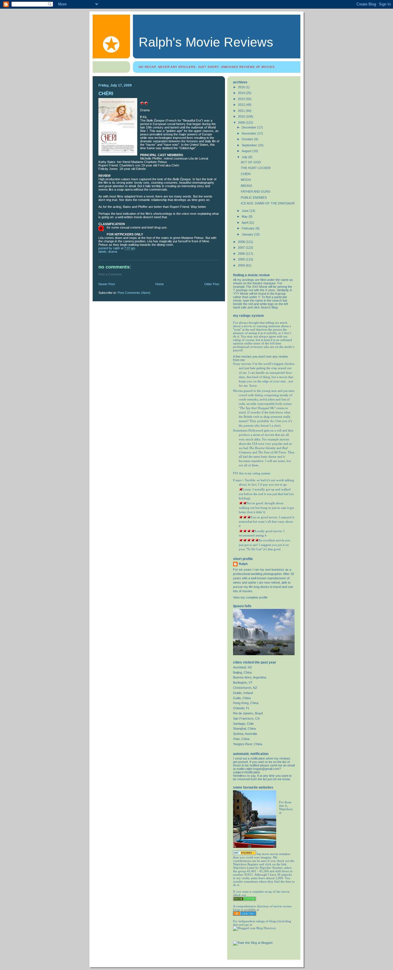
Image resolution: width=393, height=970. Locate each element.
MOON (246, 179)
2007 (242, 247)
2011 (242, 110)
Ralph (243, 563)
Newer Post (106, 284)
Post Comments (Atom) (134, 292)
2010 (242, 116)
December (249, 127)
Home (159, 284)
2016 (242, 87)
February (248, 228)
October (248, 139)
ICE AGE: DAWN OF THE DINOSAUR (268, 203)
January (248, 234)
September (250, 145)
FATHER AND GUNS (255, 191)
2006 (242, 253)
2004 (242, 265)
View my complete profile (250, 597)
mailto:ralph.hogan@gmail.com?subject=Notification (257, 770)
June (245, 210)
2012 (242, 104)
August (247, 151)
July (245, 157)
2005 (242, 259)
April (245, 222)
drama (112, 251)
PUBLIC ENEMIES (254, 197)
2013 (242, 99)
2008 (242, 242)
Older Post (211, 284)
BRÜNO (246, 185)
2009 (242, 122)
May (245, 216)
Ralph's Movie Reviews (206, 42)
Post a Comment (110, 274)
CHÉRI (246, 174)
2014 (242, 93)
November (249, 133)
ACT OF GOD (251, 162)
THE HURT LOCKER (256, 168)
